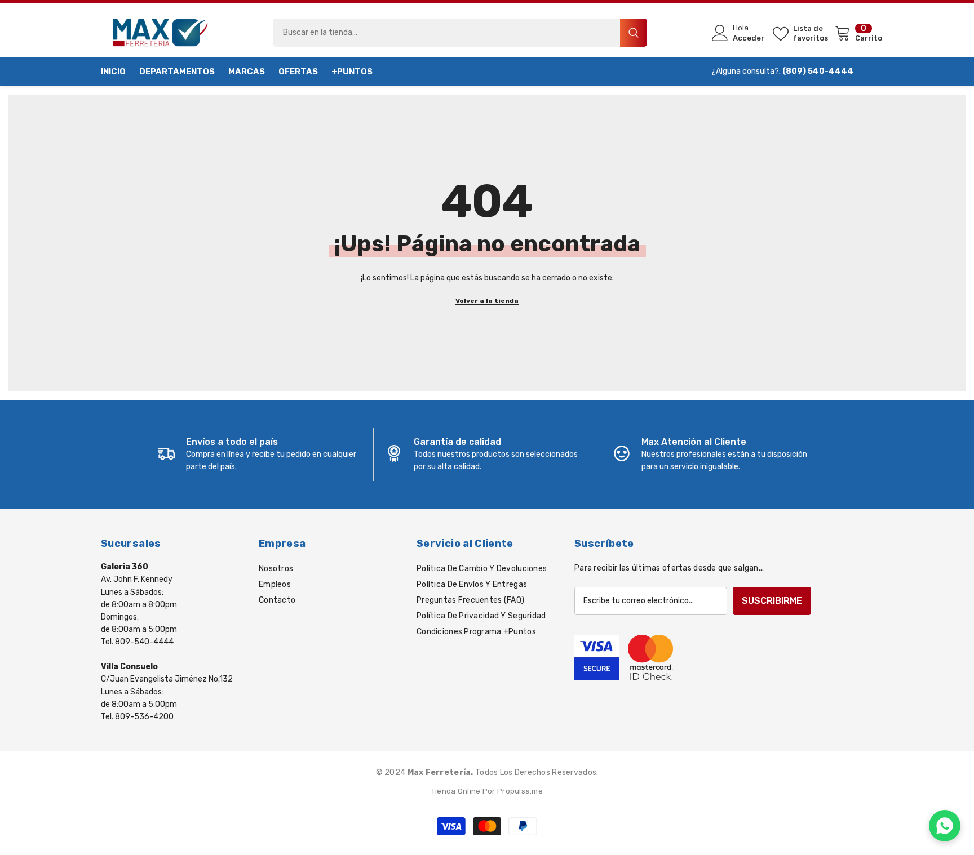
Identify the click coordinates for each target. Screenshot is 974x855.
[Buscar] (460, 33)
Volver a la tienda (487, 301)
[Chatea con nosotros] (944, 825)
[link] (259, 454)
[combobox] (446, 33)
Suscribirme (772, 600)
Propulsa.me (520, 791)
